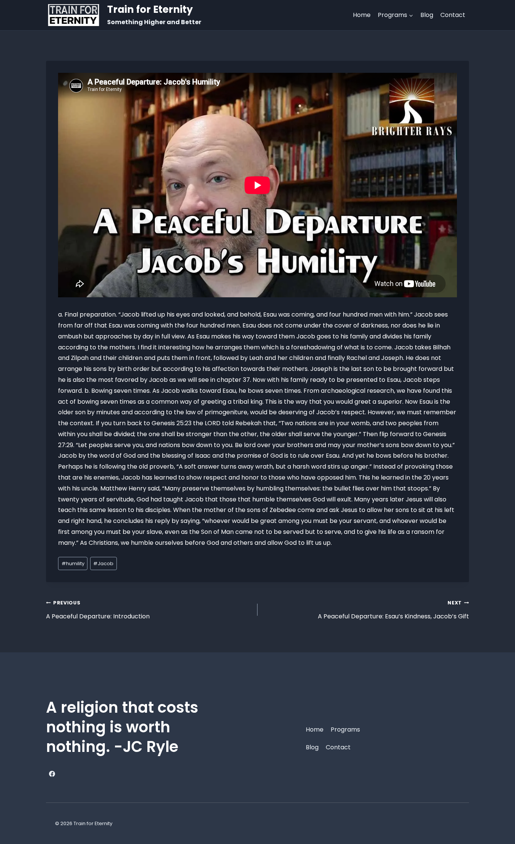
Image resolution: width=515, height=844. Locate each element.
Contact (452, 15)
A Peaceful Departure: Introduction (98, 610)
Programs (345, 729)
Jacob (103, 563)
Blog (426, 15)
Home (362, 15)
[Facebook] (52, 774)
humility (72, 563)
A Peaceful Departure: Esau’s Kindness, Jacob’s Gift (393, 610)
